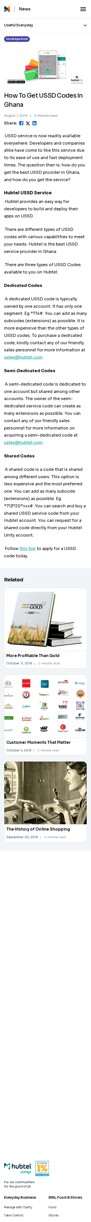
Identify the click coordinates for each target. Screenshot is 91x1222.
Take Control (13, 1215)
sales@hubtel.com (23, 357)
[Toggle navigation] (83, 9)
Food (52, 1207)
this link (27, 548)
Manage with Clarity (18, 1207)
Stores (54, 1215)
